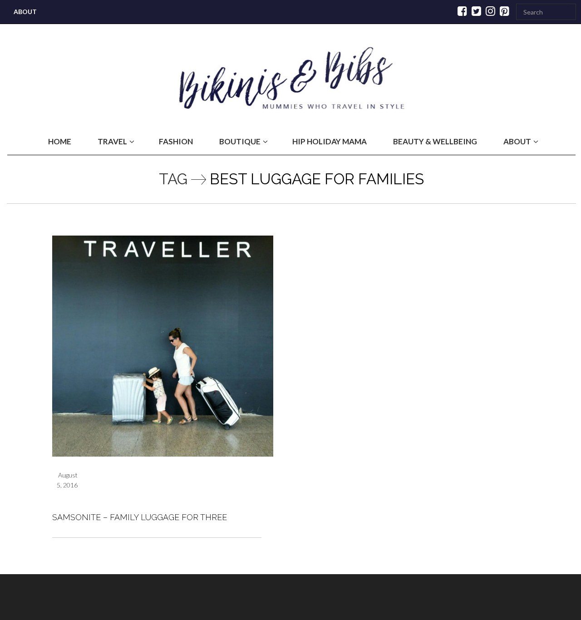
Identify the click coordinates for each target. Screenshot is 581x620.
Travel (112, 141)
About (25, 11)
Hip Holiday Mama (329, 141)
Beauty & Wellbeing (435, 141)
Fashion (176, 141)
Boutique (240, 141)
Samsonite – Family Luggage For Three (139, 517)
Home (59, 141)
